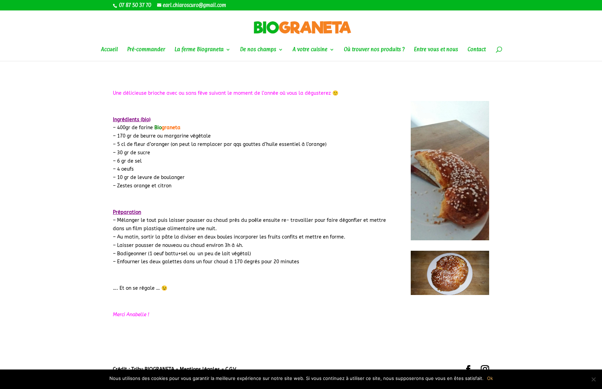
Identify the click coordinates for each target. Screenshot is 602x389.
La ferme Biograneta (199, 50)
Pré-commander (146, 50)
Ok (490, 378)
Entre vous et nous (436, 50)
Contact (477, 50)
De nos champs (258, 50)
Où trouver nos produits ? (374, 50)
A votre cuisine (310, 50)
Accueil (109, 50)
